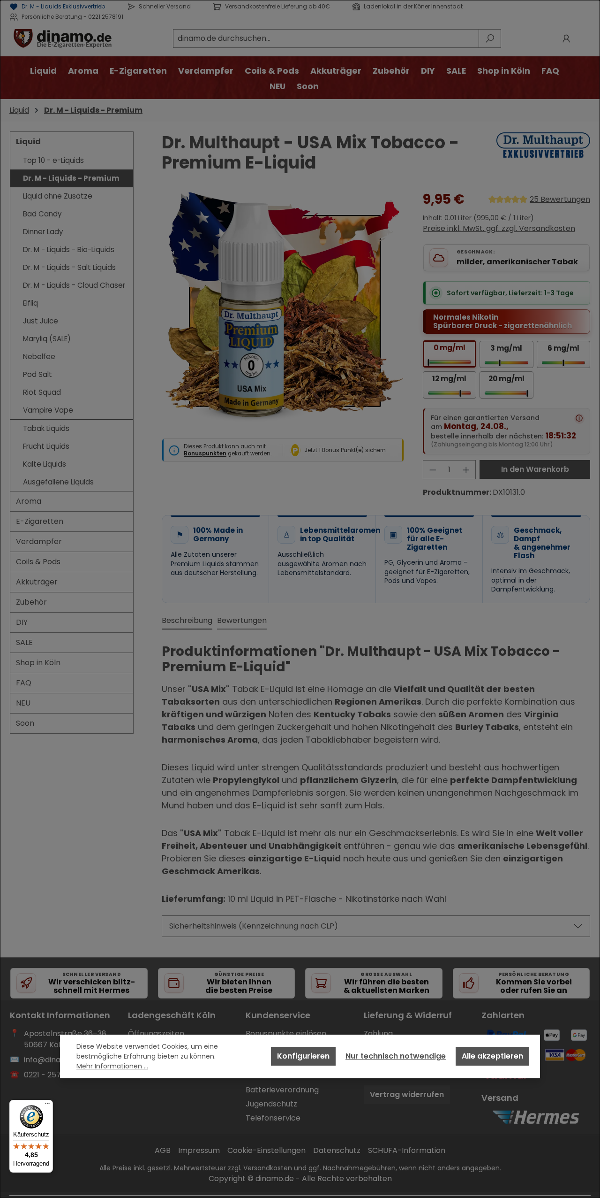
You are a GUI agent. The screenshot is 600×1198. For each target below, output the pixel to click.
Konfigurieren (303, 1056)
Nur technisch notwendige (395, 1056)
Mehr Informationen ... (112, 1066)
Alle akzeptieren (492, 1056)
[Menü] (47, 1105)
